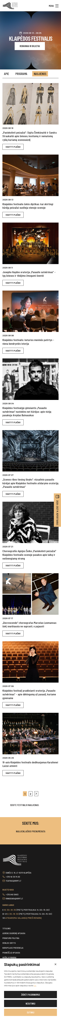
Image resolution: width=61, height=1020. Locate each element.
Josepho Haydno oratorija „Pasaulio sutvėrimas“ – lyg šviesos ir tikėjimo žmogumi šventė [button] (29, 273)
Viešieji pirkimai (9, 957)
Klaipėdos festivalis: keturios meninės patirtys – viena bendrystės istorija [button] (28, 341)
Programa (21, 74)
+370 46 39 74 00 (13, 876)
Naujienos (40, 74)
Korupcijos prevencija (12, 947)
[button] (55, 964)
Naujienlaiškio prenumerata (30, 831)
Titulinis (6, 928)
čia (35, 985)
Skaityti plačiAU (13, 146)
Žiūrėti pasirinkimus (30, 994)
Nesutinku (30, 1003)
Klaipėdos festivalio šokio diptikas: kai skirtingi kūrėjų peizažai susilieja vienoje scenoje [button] (27, 205)
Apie (6, 74)
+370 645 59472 (12, 894)
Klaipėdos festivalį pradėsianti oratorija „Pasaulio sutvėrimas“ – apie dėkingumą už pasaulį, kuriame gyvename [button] (29, 694)
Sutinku (30, 1012)
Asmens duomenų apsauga (13, 933)
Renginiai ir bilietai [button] (30, 45)
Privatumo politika (10, 938)
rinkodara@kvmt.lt (14, 898)
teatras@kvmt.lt (13, 880)
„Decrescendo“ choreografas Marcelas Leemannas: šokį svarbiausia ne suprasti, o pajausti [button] (29, 624)
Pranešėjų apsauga (11, 952)
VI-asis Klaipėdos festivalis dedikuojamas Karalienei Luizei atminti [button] (30, 764)
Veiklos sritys (9, 943)
